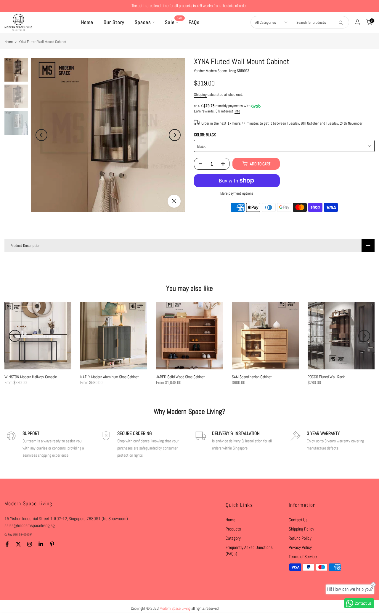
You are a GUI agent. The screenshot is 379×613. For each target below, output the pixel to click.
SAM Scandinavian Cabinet (252, 376)
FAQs (194, 22)
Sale (174, 22)
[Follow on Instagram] (29, 544)
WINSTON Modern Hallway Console (30, 376)
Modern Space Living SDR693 (227, 71)
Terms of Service (303, 556)
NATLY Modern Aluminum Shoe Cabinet (109, 376)
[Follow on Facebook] (7, 544)
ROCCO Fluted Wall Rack (326, 376)
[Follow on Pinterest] (52, 544)
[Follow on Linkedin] (41, 544)
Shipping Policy (301, 529)
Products (233, 529)
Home (87, 22)
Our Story (114, 22)
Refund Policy (300, 538)
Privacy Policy (300, 547)
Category (233, 538)
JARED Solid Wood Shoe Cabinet (180, 376)
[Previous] (41, 135)
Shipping (200, 94)
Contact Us (298, 520)
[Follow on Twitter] (18, 544)
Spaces (143, 22)
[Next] (175, 135)
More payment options (236, 193)
